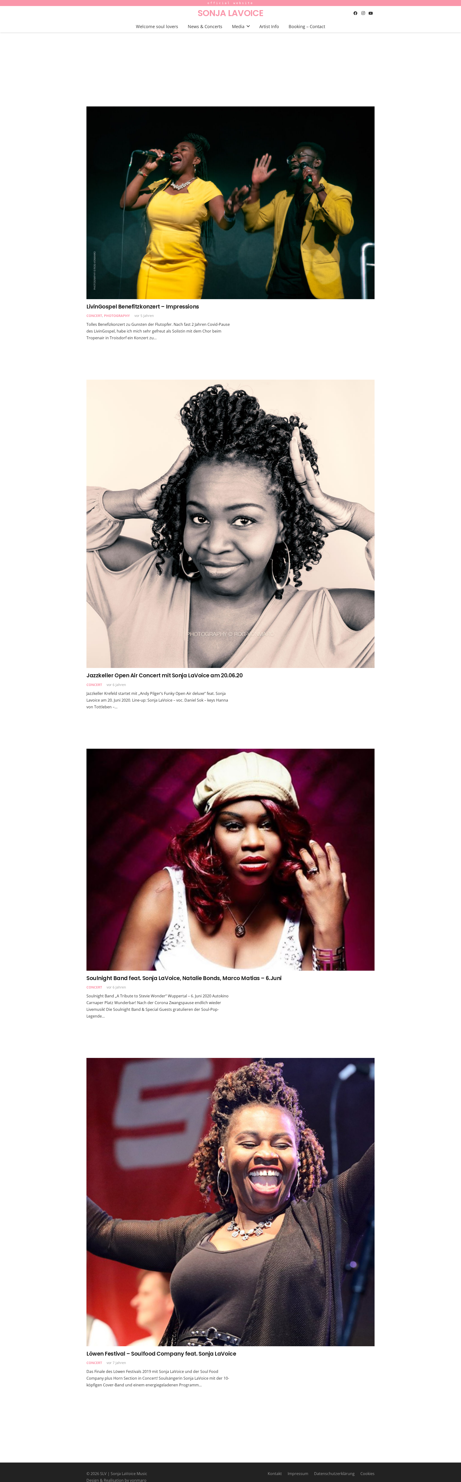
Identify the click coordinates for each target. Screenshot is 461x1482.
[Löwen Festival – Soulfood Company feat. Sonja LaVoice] (230, 1202)
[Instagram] (363, 13)
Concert (94, 315)
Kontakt (275, 1473)
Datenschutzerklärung (334, 1473)
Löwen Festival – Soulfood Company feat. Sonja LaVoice (161, 1354)
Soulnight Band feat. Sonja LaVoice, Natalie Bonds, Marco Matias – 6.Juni (184, 978)
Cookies (367, 1473)
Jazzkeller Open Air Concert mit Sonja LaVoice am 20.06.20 (164, 675)
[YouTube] (371, 13)
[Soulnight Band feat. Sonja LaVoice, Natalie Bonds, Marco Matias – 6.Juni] (230, 860)
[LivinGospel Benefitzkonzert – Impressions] (230, 202)
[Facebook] (355, 13)
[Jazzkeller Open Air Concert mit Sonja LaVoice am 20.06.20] (230, 524)
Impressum (298, 1473)
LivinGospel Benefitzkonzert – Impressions (142, 306)
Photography (117, 315)
